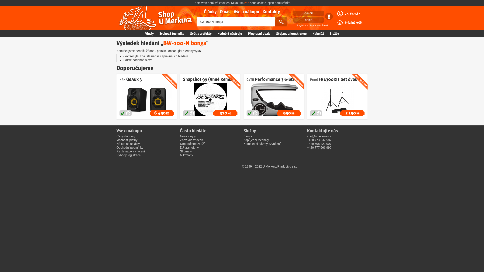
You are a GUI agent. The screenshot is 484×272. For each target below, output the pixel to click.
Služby (334, 34)
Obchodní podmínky (129, 147)
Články (210, 11)
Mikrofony (186, 155)
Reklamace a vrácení (130, 151)
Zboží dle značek (191, 140)
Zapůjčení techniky (256, 140)
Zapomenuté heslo (319, 25)
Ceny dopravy (125, 136)
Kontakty (271, 11)
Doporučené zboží (192, 143)
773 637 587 (352, 13)
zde (246, 3)
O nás (225, 11)
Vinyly (149, 34)
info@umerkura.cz (319, 136)
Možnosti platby (126, 140)
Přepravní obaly (259, 34)
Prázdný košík (353, 22)
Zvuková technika (172, 34)
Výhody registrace (128, 155)
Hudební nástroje (229, 34)
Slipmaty (186, 151)
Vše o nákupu (246, 11)
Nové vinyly (188, 136)
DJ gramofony (189, 147)
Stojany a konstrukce (291, 34)
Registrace (302, 25)
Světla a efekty (201, 34)
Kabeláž (318, 34)
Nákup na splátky (128, 143)
